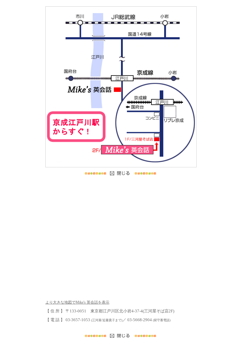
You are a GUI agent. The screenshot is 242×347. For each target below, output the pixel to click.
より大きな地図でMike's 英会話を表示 (77, 302)
